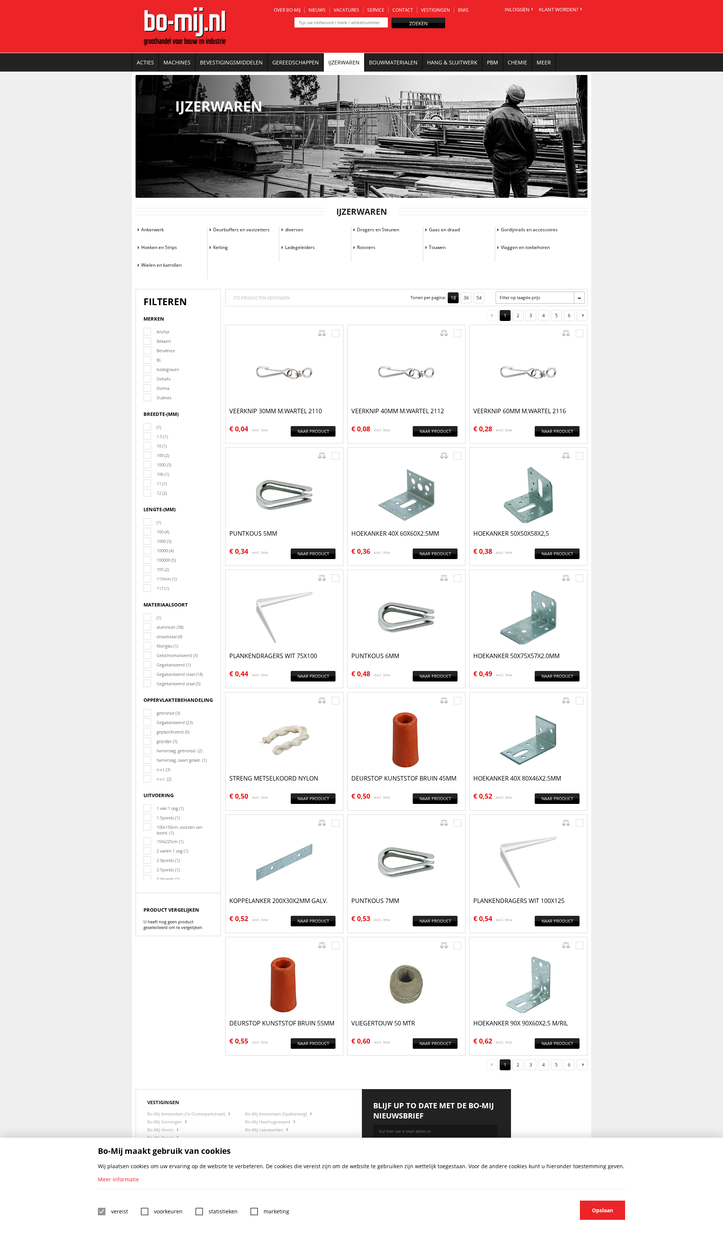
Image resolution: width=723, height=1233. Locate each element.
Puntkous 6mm (375, 656)
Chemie (517, 62)
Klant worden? (558, 9)
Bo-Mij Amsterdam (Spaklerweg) (276, 1114)
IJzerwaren (344, 62)
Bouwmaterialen (393, 62)
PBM (492, 62)
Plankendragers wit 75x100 (273, 656)
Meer (544, 62)
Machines (177, 62)
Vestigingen (435, 10)
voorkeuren (168, 1211)
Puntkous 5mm (253, 533)
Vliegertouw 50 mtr (383, 1023)
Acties (145, 62)
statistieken (223, 1211)
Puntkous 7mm (375, 901)
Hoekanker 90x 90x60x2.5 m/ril (520, 1023)
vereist (119, 1211)
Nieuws (317, 10)
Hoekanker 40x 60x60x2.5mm (395, 533)
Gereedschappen (295, 62)
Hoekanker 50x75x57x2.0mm (516, 656)
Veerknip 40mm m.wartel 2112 (397, 411)
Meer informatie (118, 1179)
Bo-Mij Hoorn (161, 1129)
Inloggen (517, 9)
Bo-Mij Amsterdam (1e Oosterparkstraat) (186, 1114)
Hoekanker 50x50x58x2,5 (511, 533)
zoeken (418, 23)
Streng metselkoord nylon (273, 778)
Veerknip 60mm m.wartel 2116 (519, 411)
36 (466, 298)
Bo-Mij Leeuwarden (264, 1129)
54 (479, 298)
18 (453, 298)
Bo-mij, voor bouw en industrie (185, 26)
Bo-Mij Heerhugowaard (268, 1122)
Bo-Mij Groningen (165, 1122)
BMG (463, 10)
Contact (402, 10)
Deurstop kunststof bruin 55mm (281, 1023)
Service (375, 10)
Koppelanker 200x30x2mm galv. (278, 901)
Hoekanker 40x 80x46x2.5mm (517, 778)
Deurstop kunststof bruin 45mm (403, 778)
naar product (313, 431)
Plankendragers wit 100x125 (518, 901)
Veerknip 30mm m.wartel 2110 (275, 411)
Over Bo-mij (287, 10)
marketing (276, 1211)
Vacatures (346, 10)
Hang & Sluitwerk (452, 62)
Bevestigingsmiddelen (231, 62)
